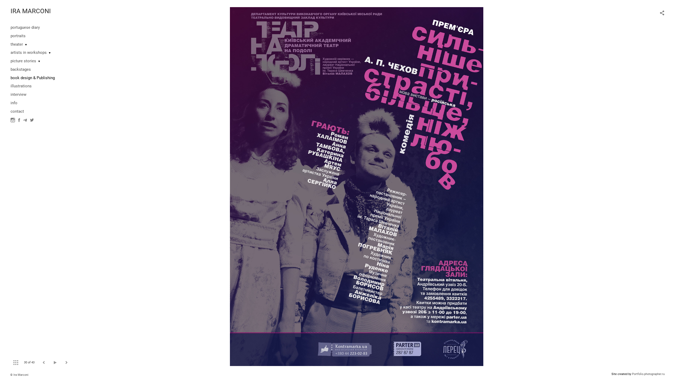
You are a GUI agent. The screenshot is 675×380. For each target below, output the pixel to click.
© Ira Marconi (19, 375)
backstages (21, 69)
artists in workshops (29, 52)
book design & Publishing (33, 77)
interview (18, 94)
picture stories (23, 61)
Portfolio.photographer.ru (648, 374)
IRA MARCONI (31, 11)
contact (17, 111)
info (14, 103)
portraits (18, 36)
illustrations (21, 86)
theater (17, 44)
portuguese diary (25, 27)
